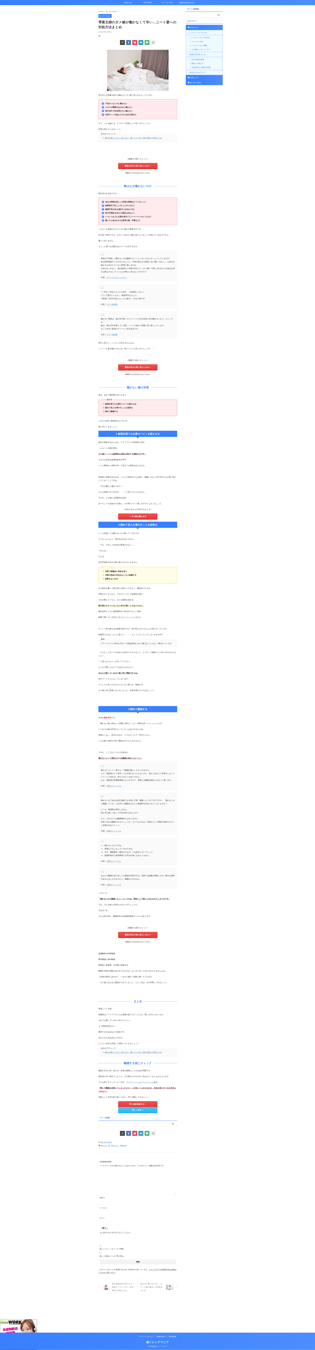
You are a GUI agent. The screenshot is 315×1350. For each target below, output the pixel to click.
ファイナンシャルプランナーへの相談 (142, 1082)
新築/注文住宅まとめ (187, 3)
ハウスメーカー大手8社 (200, 37)
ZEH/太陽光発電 (197, 59)
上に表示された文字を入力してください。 (116, 1232)
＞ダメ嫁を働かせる (138, 516)
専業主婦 (123, 1146)
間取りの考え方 (197, 63)
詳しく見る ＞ (138, 1110)
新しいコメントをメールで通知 (112, 1249)
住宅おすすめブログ (197, 72)
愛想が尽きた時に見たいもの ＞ (138, 166)
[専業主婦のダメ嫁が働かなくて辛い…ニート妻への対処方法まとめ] (140, 42)
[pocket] (134, 42)
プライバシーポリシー (146, 1336)
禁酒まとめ (194, 78)
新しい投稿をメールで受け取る (112, 1256)
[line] (147, 42)
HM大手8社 (147, 3)
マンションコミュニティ (116, 277)
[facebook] (128, 42)
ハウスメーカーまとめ (198, 32)
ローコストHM (167, 3)
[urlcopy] (153, 42)
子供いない (115, 1146)
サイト (102, 1218)
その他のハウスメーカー (200, 49)
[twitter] (122, 42)
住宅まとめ (128, 3)
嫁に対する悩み (106, 1142)
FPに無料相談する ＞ (138, 1104)
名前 (102, 1198)
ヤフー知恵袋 (112, 304)
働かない (104, 1146)
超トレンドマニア (157, 1342)
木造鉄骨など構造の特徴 (200, 67)
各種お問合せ (161, 1336)
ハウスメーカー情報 (199, 45)
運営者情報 (172, 1336)
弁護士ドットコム (113, 786)
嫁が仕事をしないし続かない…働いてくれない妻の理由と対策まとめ (133, 138)
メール (103, 1208)
